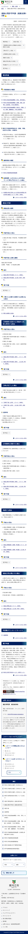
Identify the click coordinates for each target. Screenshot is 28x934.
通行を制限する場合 (8, 313)
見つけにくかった (9, 768)
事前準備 (5, 41)
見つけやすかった (9, 764)
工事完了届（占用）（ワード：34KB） (13, 402)
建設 (2, 8)
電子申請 (5, 68)
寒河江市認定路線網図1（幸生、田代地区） (14, 100)
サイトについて (7, 915)
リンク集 (5, 926)
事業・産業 (15, 6)
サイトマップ (6, 910)
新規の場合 (16, 41)
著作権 (4, 921)
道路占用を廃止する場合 (9, 61)
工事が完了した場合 (8, 50)
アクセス (5, 907)
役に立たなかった (9, 755)
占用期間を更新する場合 (9, 54)
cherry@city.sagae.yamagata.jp (15, 714)
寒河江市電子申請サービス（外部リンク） (14, 672)
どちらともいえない (10, 753)
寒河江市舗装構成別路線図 (10, 172)
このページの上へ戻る (21, 197)
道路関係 (5, 635)
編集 (17, 864)
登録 (5, 864)
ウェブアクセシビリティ (9, 913)
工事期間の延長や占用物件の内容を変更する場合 (12, 46)
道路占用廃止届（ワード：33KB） (12, 606)
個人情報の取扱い (7, 918)
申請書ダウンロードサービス (10, 64)
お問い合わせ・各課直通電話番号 (11, 924)
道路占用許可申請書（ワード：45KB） (13, 275)
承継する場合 (6, 57)
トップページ (4, 6)
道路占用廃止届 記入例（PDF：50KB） (14, 608)
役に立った (8, 751)
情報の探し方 (10, 873)
